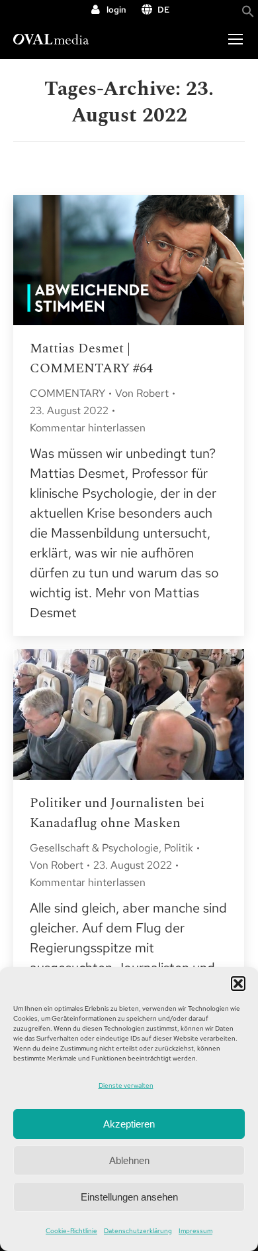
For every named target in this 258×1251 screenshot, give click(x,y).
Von (142, 393)
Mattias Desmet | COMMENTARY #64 (91, 358)
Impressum (195, 1230)
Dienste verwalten (126, 1085)
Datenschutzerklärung (138, 1230)
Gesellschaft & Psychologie (94, 848)
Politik (178, 848)
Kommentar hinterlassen (88, 428)
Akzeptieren (129, 1124)
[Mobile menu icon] (235, 39)
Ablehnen (129, 1160)
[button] (238, 983)
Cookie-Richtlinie (71, 1230)
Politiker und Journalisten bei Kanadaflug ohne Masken (117, 813)
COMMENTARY (67, 393)
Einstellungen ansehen (129, 1197)
